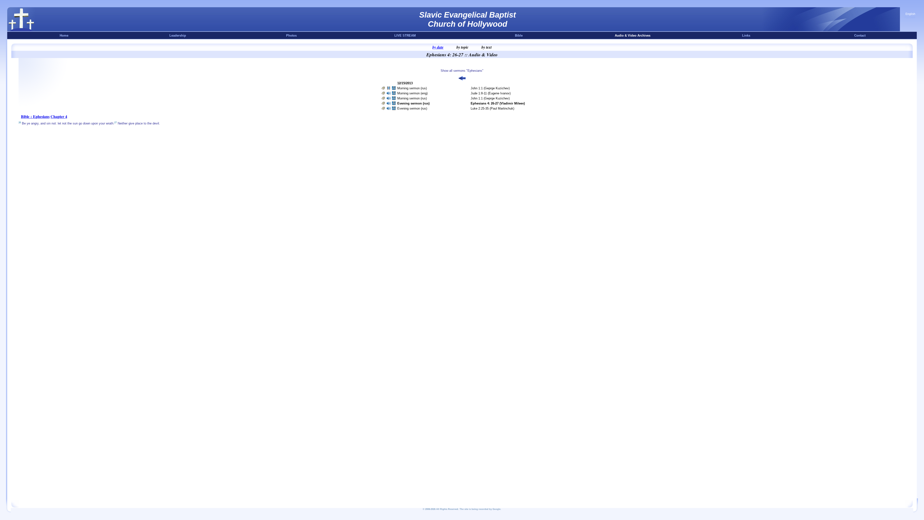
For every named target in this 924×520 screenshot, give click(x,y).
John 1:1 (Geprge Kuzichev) (490, 88)
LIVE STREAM (405, 35)
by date (437, 47)
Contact (860, 35)
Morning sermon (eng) (412, 93)
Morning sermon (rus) (412, 88)
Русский (910, 17)
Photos (291, 35)
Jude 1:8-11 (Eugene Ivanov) (491, 93)
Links (746, 35)
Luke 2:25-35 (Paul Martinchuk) (492, 108)
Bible (519, 35)
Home (64, 35)
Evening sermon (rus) (412, 108)
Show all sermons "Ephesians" (462, 70)
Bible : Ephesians (35, 116)
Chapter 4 (59, 116)
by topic (462, 47)
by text (486, 47)
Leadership (177, 35)
